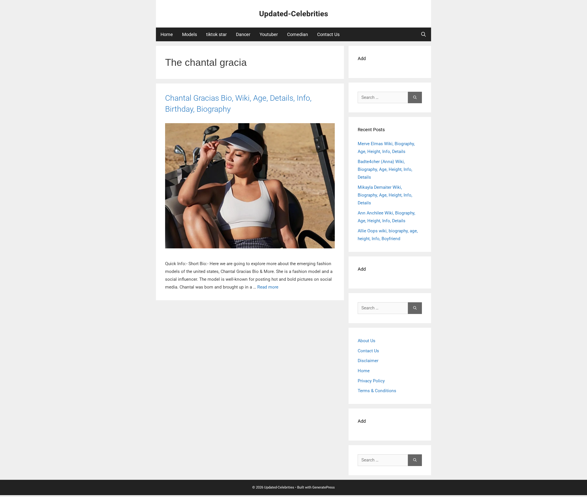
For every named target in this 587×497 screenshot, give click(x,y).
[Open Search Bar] (423, 34)
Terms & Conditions (377, 390)
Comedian (297, 34)
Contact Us (328, 34)
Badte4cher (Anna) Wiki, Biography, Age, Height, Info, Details (385, 169)
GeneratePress (323, 487)
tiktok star (216, 34)
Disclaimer (368, 360)
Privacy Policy (371, 380)
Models (189, 34)
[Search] (415, 97)
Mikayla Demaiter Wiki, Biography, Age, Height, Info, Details (385, 195)
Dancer (243, 34)
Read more (267, 287)
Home (167, 34)
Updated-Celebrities (293, 13)
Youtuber (269, 34)
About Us (366, 340)
